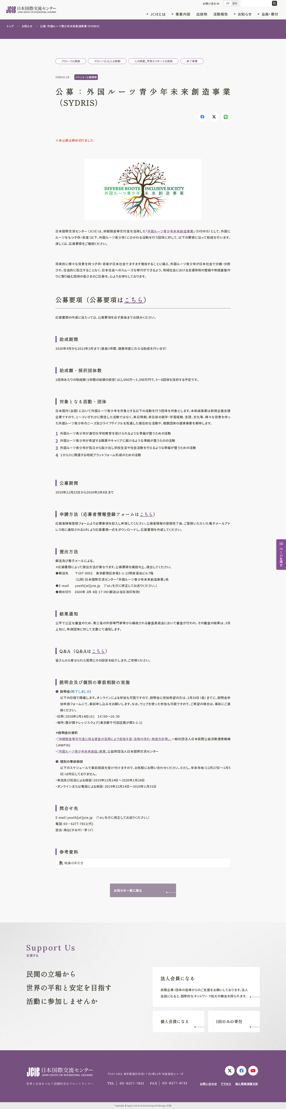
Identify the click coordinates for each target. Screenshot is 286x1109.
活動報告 (220, 14)
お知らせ (27, 26)
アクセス (226, 1084)
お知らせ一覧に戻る (128, 890)
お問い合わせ (211, 3)
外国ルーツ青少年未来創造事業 (170, 231)
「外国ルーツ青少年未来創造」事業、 (82, 751)
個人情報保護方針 (246, 1084)
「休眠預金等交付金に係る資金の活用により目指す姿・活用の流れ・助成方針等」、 (114, 738)
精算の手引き (73, 863)
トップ (10, 26)
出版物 (201, 14)
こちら (134, 299)
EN (234, 3)
